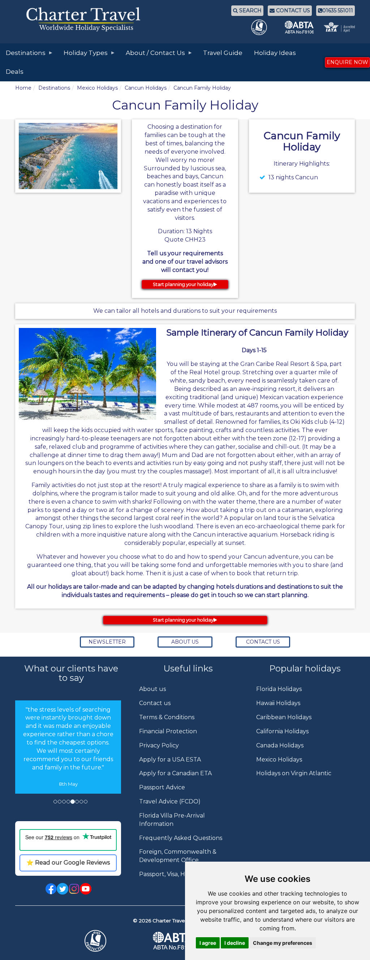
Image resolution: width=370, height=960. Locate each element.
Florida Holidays (279, 689)
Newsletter (107, 642)
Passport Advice (162, 787)
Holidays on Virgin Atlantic (293, 773)
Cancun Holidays (146, 88)
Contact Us (263, 642)
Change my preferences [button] (282, 943)
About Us (185, 642)
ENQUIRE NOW (347, 62)
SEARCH (250, 10)
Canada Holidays (280, 745)
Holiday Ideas (275, 52)
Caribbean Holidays (283, 717)
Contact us (155, 703)
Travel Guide (222, 52)
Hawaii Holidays (278, 703)
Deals (14, 71)
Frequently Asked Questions (180, 838)
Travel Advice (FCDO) (170, 801)
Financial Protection (168, 731)
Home (23, 88)
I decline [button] (234, 943)
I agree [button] (207, 943)
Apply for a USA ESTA (170, 759)
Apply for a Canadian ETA (175, 773)
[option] (68, 747)
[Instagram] (74, 888)
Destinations (54, 88)
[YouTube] (85, 888)
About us (152, 689)
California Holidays (282, 731)
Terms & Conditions (166, 717)
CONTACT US (292, 10)
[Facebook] (51, 888)
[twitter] (62, 888)
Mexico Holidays (97, 88)
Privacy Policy (159, 745)
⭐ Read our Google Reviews (68, 862)
